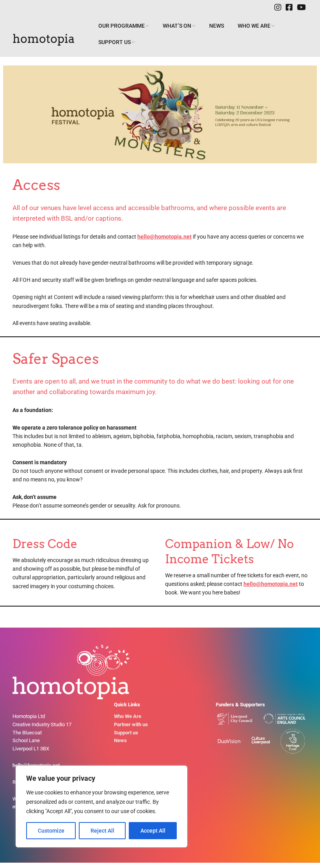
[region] (101, 806)
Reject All (102, 831)
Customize (51, 831)
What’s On (177, 26)
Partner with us (131, 724)
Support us (114, 42)
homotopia (43, 39)
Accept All (152, 831)
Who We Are (254, 26)
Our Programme (121, 26)
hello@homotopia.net (164, 236)
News (216, 26)
